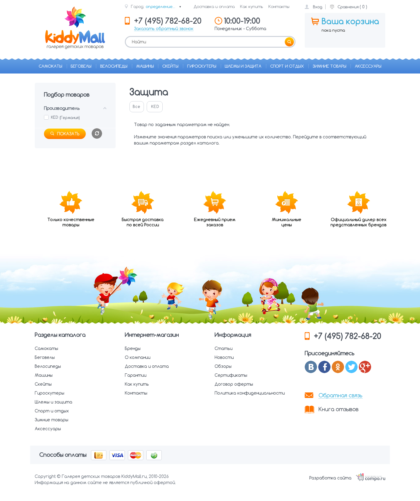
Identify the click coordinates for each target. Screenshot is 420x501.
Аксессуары (368, 66)
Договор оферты (234, 384)
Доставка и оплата (214, 6)
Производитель (62, 108)
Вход (317, 6)
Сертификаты (231, 375)
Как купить (251, 6)
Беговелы (81, 66)
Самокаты (50, 66)
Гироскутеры (201, 66)
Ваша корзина (350, 21)
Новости (224, 357)
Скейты (170, 66)
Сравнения (348, 6)
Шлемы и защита (243, 66)
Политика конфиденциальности (250, 393)
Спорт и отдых (287, 66)
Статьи (223, 348)
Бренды (133, 348)
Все (137, 106)
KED (155, 106)
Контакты (278, 6)
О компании (137, 357)
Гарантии (135, 375)
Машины (145, 66)
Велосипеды (113, 66)
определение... (163, 6)
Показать (68, 134)
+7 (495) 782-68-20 (347, 336)
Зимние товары (329, 66)
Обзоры (223, 366)
